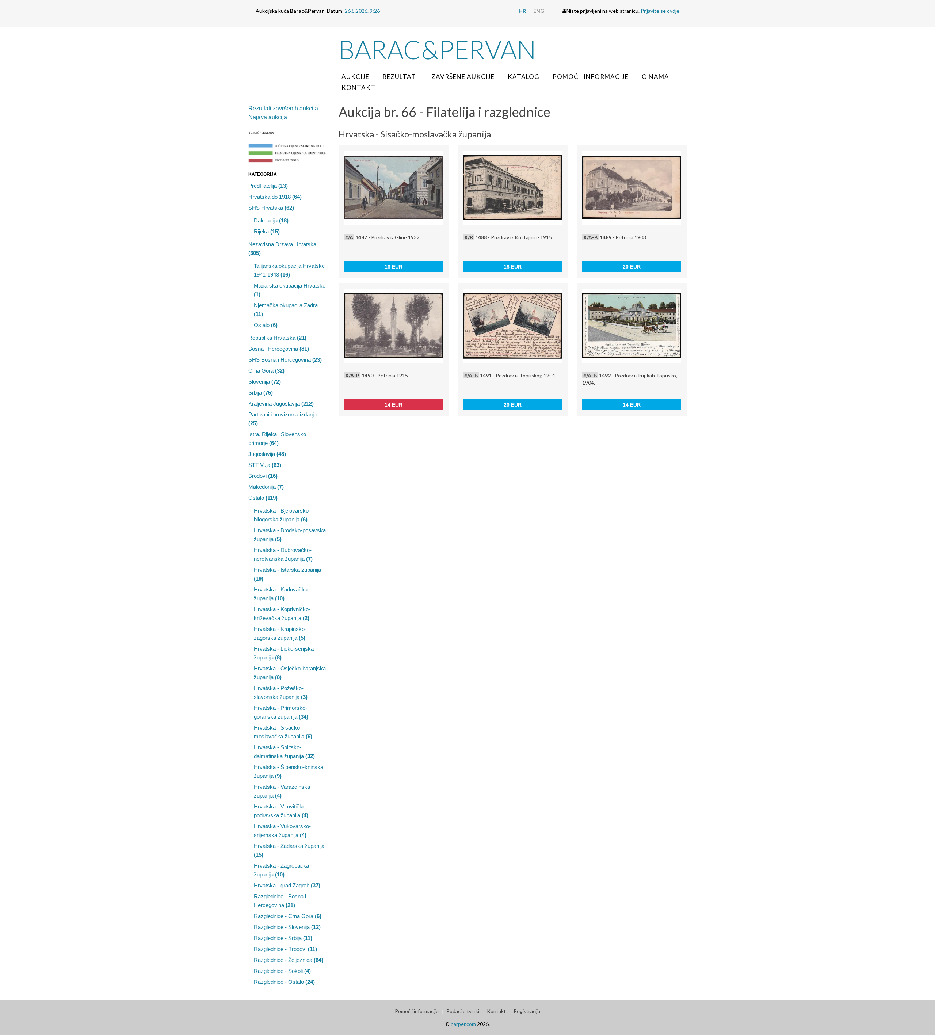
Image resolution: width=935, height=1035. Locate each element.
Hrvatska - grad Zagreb (287, 885)
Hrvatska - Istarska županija (287, 574)
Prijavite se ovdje (660, 11)
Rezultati (400, 76)
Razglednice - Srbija (283, 938)
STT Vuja (264, 465)
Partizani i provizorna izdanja (282, 418)
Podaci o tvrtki (462, 1011)
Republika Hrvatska (277, 338)
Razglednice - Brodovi (285, 949)
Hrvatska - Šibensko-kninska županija (288, 771)
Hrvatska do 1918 (275, 197)
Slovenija (264, 381)
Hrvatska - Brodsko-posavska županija (290, 534)
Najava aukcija (267, 117)
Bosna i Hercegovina (278, 349)
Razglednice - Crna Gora (287, 916)
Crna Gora (266, 371)
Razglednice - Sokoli (282, 971)
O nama (655, 76)
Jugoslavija (267, 454)
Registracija (527, 1011)
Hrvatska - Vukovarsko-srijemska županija (282, 830)
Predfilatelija (268, 186)
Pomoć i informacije (591, 76)
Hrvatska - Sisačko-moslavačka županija (283, 731)
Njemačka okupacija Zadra (286, 309)
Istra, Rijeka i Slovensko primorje (277, 438)
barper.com (463, 1024)
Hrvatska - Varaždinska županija (282, 791)
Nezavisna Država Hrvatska (282, 248)
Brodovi (263, 476)
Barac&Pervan (437, 49)
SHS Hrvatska (271, 208)
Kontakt (358, 87)
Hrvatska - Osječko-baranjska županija (290, 672)
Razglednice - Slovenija (287, 927)
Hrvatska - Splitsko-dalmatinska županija (284, 751)
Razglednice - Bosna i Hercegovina (280, 900)
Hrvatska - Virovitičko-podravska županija (281, 810)
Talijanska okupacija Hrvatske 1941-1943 (289, 270)
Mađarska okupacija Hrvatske (289, 289)
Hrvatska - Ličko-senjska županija (284, 653)
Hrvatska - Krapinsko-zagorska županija (280, 633)
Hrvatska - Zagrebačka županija (281, 870)
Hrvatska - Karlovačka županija (281, 593)
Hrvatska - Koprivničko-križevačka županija (282, 613)
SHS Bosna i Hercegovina (285, 360)
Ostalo (266, 325)
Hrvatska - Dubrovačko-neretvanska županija (283, 554)
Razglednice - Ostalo (284, 982)
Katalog (523, 76)
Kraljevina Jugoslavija (281, 403)
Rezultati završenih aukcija (283, 108)
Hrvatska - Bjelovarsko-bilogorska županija (282, 514)
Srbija (260, 392)
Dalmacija (271, 220)
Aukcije (355, 76)
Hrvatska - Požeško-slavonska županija (281, 692)
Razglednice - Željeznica (288, 960)
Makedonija (266, 487)
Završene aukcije (463, 76)
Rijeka (267, 231)
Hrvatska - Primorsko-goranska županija (281, 712)
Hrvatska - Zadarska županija (289, 850)
